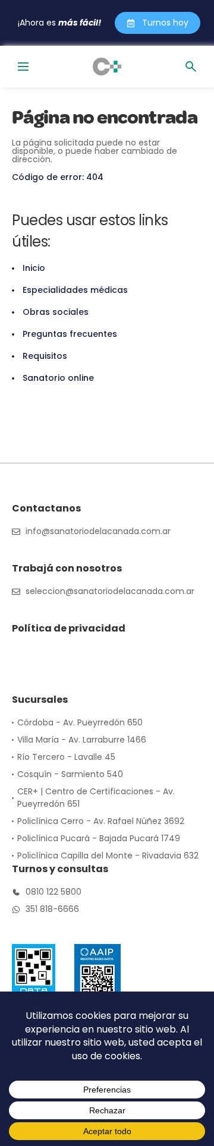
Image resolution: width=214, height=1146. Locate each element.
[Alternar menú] (23, 66)
